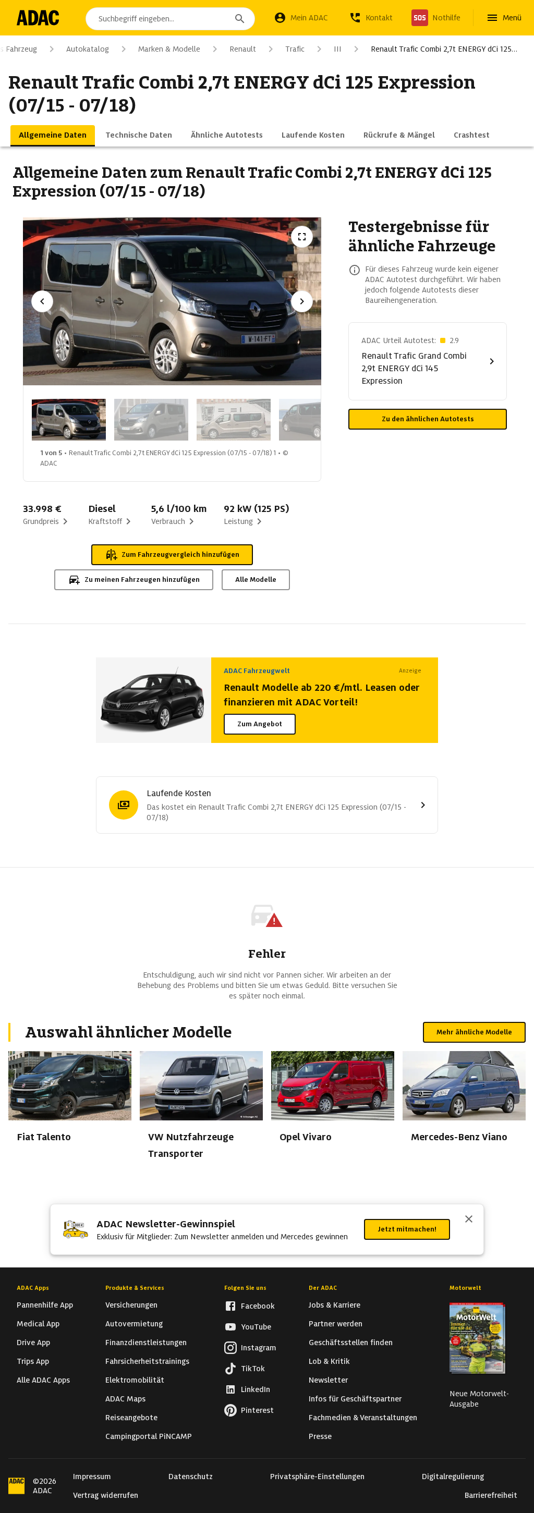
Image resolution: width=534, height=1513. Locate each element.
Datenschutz (190, 1476)
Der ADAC (323, 1287)
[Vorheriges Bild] (42, 301)
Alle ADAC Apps (43, 1380)
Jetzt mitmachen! (407, 1229)
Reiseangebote (131, 1417)
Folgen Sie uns (245, 1287)
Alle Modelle (255, 579)
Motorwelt (465, 1287)
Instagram (258, 1347)
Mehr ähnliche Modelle (474, 1032)
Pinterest (257, 1410)
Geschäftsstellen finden (351, 1342)
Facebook (258, 1306)
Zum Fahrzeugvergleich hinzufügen (180, 554)
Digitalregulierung (453, 1476)
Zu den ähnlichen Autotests (428, 418)
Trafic (295, 49)
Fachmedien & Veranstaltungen (363, 1417)
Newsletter (328, 1380)
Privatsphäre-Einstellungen (317, 1476)
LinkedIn (255, 1389)
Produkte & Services (134, 1287)
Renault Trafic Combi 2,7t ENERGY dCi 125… (444, 49)
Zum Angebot (259, 723)
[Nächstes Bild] (302, 301)
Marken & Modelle (169, 49)
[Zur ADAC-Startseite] (38, 17)
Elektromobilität (134, 1380)
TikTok (253, 1368)
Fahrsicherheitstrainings (147, 1361)
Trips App (33, 1361)
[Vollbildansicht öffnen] (302, 237)
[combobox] (170, 18)
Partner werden (335, 1323)
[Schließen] (469, 1220)
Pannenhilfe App (45, 1305)
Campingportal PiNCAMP (148, 1436)
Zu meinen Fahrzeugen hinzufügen (142, 579)
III (338, 49)
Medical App (38, 1323)
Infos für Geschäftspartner (355, 1399)
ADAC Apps (33, 1287)
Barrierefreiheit (491, 1495)
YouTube (256, 1327)
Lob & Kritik (329, 1361)
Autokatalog (87, 49)
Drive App (33, 1342)
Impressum (92, 1476)
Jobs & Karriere (334, 1305)
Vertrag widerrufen (105, 1495)
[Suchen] (239, 18)
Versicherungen (131, 1305)
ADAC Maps (125, 1399)
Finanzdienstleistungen (146, 1342)
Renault (242, 49)
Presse (320, 1436)
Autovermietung (134, 1323)
